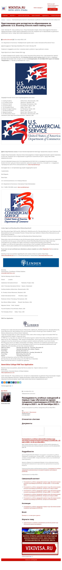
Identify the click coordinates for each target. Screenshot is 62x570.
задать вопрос (53, 9)
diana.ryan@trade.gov (23, 187)
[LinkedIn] (11, 382)
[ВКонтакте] (2, 382)
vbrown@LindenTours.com (45, 255)
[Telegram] (20, 382)
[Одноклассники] (4, 382)
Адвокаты (45, 15)
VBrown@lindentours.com (7, 372)
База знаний (36, 15)
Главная (5, 15)
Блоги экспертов (23, 15)
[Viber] (16, 382)
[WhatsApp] (18, 382)
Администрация (52, 7)
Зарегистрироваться (53, 5)
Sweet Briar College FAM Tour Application (17, 364)
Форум (12, 15)
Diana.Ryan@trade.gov (34, 164)
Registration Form (47, 249)
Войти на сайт (51, 4)
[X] (9, 382)
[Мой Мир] (7, 382)
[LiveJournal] (13, 382)
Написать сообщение (31, 559)
